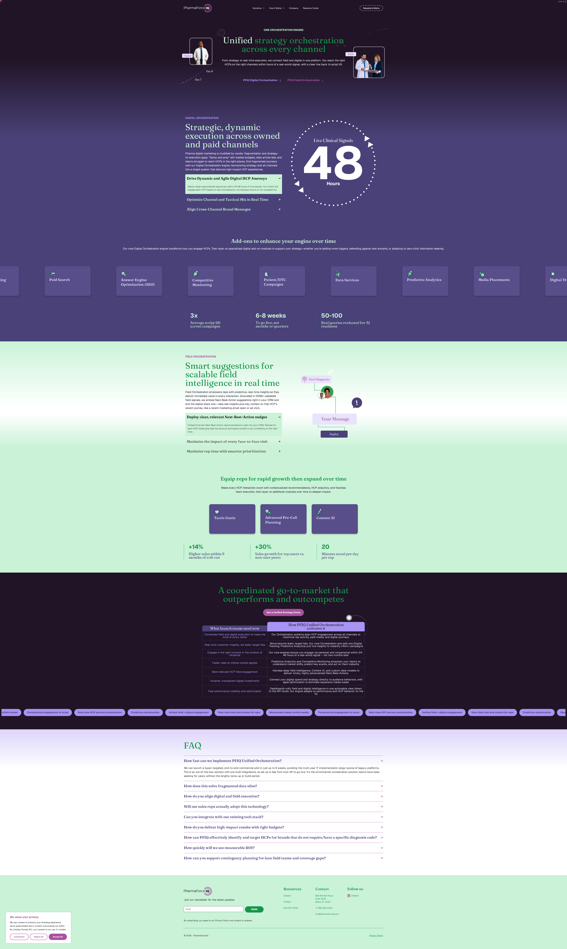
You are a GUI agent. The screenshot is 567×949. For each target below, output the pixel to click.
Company (293, 8)
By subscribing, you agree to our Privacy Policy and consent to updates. (218, 920)
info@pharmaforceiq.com (327, 914)
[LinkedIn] (348, 895)
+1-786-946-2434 (324, 908)
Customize (19, 937)
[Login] (565, 2)
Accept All (58, 937)
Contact (287, 901)
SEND (254, 909)
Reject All (38, 937)
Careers (287, 895)
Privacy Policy (376, 935)
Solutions (257, 8)
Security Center (291, 907)
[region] (38, 927)
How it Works (275, 8)
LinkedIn (355, 895)
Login (561, 2)
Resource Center (311, 8)
